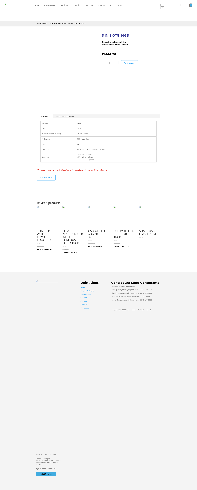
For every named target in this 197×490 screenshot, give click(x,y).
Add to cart (129, 63)
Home (37, 5)
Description (44, 116)
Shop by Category (50, 5)
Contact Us (101, 5)
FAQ (111, 5)
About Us (84, 304)
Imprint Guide (65, 5)
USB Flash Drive (60, 23)
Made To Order (47, 23)
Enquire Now (46, 177)
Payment (120, 5)
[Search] (162, 7)
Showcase (89, 5)
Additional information (65, 116)
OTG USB (70, 23)
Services (78, 5)
